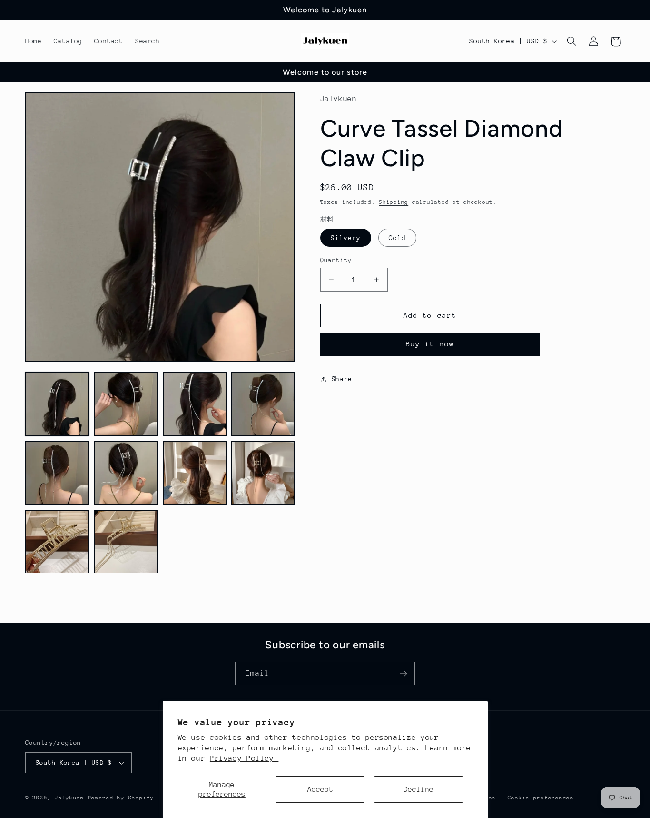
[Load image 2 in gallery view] (126, 404)
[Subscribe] (403, 673)
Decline (418, 789)
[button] (572, 41)
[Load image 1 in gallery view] (57, 404)
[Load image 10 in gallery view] (126, 542)
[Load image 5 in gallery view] (57, 473)
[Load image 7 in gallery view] (195, 473)
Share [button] (342, 379)
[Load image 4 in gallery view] (263, 404)
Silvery (346, 238)
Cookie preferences (541, 798)
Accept (320, 789)
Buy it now (430, 344)
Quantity (336, 259)
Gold (397, 238)
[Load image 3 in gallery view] (195, 404)
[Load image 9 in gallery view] (57, 542)
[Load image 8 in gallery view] (263, 473)
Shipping (393, 202)
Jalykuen (69, 798)
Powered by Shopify (121, 798)
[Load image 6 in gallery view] (126, 473)
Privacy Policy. (244, 758)
